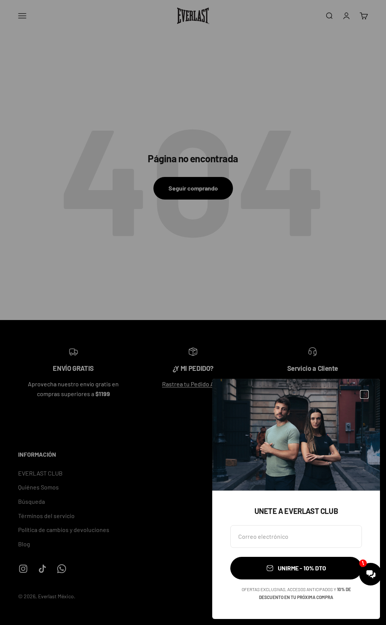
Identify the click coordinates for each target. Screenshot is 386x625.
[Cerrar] (364, 394)
